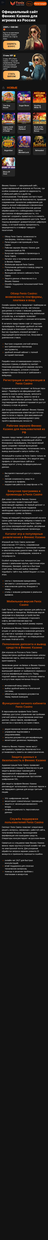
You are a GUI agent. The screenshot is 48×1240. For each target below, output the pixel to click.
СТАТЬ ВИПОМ (11, 75)
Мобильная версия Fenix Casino (19, 264)
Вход (29, 4)
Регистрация (40, 4)
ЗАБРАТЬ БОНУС (11, 45)
